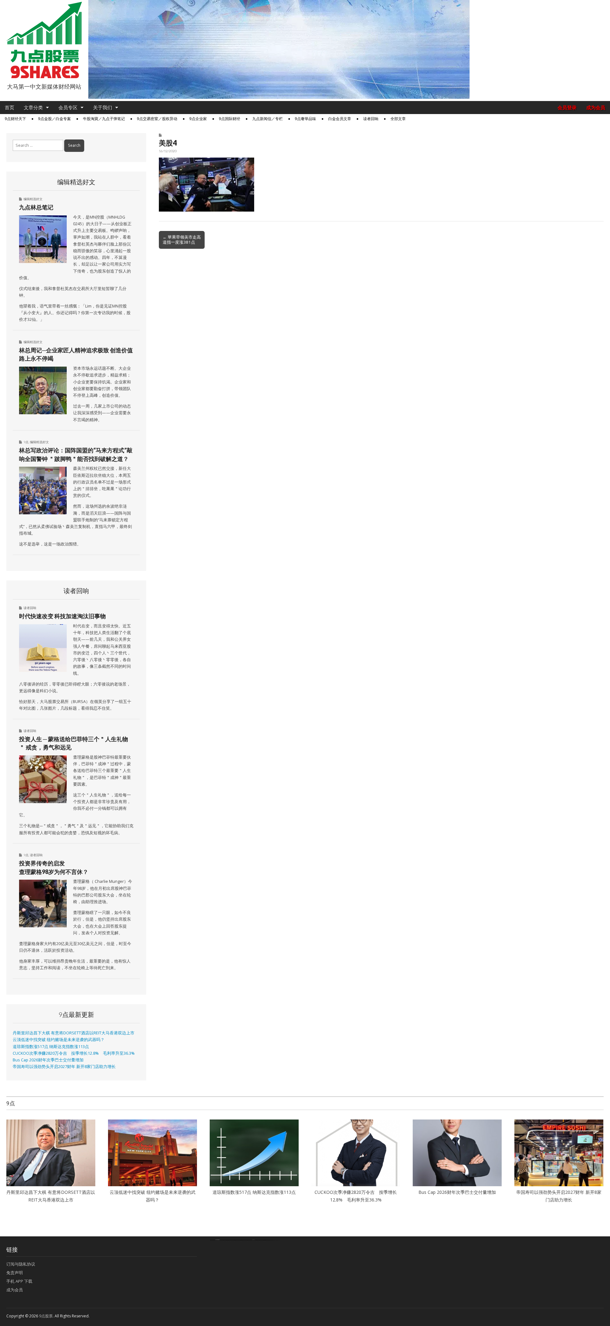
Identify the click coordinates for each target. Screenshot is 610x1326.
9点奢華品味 (305, 119)
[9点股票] (44, 40)
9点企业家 (198, 119)
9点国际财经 (229, 119)
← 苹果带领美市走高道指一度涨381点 (182, 239)
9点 (26, 442)
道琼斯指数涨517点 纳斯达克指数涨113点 (51, 1046)
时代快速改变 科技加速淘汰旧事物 (62, 615)
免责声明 (14, 1272)
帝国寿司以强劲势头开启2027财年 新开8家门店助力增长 (64, 1066)
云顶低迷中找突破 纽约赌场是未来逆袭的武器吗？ (59, 1039)
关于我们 (102, 107)
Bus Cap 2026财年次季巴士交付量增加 (48, 1060)
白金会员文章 (339, 119)
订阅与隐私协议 (20, 1264)
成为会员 (595, 107)
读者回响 (370, 119)
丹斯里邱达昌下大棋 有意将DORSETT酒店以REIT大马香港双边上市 (73, 1033)
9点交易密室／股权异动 (157, 119)
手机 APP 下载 (19, 1281)
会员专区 (68, 107)
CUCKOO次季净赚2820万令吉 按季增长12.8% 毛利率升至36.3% (74, 1053)
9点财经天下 (15, 119)
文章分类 (33, 107)
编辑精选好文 (33, 199)
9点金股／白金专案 (54, 119)
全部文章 (398, 119)
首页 (9, 107)
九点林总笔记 (36, 207)
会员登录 (567, 107)
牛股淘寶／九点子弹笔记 (104, 119)
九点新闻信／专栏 (267, 119)
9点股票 (46, 1316)
